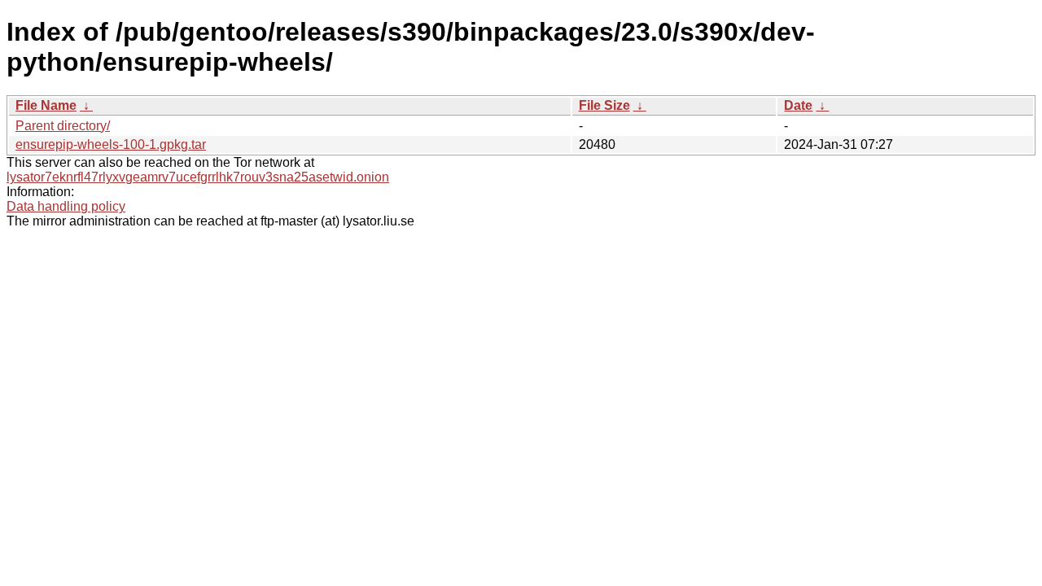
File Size (604, 105)
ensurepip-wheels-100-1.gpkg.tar (110, 144)
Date (798, 105)
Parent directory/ (62, 126)
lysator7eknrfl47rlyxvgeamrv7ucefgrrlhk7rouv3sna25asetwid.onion (198, 177)
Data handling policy (66, 206)
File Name (46, 105)
